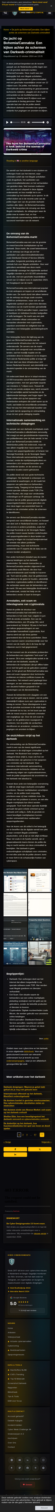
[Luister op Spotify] (43, 1468)
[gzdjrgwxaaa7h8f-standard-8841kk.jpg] (40, 929)
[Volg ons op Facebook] (27, 1468)
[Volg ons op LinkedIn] (27, 1460)
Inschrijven (12, 1438)
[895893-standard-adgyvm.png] (40, 905)
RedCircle (16, 1211)
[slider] (15, 122)
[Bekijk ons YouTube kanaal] (19, 1460)
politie (46, 1039)
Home (6, 29)
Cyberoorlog (13, 1346)
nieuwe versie (40, 1233)
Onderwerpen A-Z (16, 1434)
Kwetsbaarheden (17, 1350)
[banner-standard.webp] (15, 953)
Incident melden (15, 1425)
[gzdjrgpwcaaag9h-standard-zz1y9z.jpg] (15, 880)
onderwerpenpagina (15, 1061)
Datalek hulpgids (15, 1420)
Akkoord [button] (44, 1508)
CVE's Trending (17, 1374)
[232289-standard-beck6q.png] (15, 929)
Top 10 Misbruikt (17, 1379)
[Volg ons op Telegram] (11, 1460)
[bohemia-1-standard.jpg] (40, 880)
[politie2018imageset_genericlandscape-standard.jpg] (40, 953)
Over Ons (12, 1443)
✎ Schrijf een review (27, 1310)
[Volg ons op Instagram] (43, 1460)
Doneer (29, 1484)
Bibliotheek (12, 1392)
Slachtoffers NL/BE (18, 1370)
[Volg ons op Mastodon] (19, 1468)
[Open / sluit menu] (50, 12)
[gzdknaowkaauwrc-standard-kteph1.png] (15, 905)
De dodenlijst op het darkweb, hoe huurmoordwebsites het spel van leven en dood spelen (27, 1126)
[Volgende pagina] (42, 1134)
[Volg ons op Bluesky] (11, 1468)
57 (35, 1135)
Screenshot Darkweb (17, 1383)
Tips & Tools (13, 1396)
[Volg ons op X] (35, 1460)
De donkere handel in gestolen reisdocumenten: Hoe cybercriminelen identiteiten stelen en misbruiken (27, 1103)
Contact (11, 1447)
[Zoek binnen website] (5, 12)
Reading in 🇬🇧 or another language (22, 161)
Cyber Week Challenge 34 (19, 1429)
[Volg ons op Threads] (35, 1468)
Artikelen (12, 1332)
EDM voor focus (15, 1401)
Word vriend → (25, 9)
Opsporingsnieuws (16, 1354)
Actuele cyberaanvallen (20, 1341)
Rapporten (12, 1387)
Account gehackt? (16, 1416)
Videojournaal (14, 1337)
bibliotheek (29, 1051)
